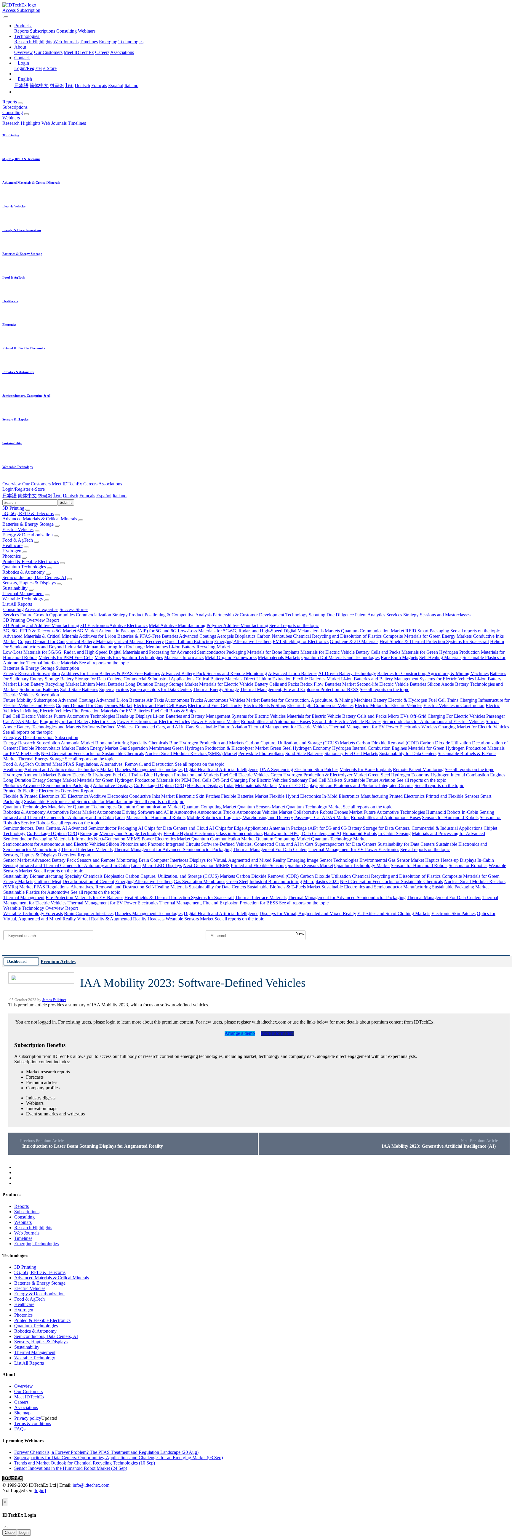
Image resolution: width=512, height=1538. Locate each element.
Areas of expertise (41, 609)
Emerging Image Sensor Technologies (322, 860)
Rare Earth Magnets (399, 657)
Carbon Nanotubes (274, 636)
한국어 (57, 85)
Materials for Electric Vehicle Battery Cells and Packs (350, 652)
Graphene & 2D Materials (354, 641)
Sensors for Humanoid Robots (450, 817)
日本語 (21, 85)
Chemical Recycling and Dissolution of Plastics (337, 636)
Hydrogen (11, 550)
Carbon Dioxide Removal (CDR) (387, 742)
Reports (21, 30)
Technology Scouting (305, 614)
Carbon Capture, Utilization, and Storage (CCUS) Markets (300, 742)
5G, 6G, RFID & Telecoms (28, 513)
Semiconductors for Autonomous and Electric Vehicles (433, 721)
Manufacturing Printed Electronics (393, 796)
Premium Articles (58, 961)
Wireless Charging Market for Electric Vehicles (465, 726)
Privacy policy (27, 1418)
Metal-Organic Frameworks (231, 657)
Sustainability (15, 588)
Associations (122, 52)
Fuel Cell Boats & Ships (173, 710)
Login (23, 1532)
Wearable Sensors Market (189, 918)
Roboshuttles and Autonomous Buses (276, 721)
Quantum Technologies (24, 566)
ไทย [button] (57, 495)
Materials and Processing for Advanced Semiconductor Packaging (184, 652)
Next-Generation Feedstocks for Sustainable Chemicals (92, 753)
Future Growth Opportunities (47, 614)
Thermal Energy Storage (216, 689)
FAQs (19, 1428)
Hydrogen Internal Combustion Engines (369, 748)
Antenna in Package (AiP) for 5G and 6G (138, 630)
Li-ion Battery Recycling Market (199, 646)
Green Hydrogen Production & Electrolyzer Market (220, 748)
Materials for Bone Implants (273, 652)
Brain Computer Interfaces (163, 860)
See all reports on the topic (294, 625)
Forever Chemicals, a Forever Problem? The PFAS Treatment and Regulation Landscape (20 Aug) (106, 1452)
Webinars (86, 30)
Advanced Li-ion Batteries (292, 673)
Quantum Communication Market (372, 630)
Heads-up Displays (134, 716)
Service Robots (35, 822)
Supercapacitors (114, 689)
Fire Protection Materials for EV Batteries (111, 710)
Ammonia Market (77, 742)
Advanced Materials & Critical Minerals (39, 518)
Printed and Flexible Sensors (452, 796)
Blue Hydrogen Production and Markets (206, 742)
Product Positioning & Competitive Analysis (170, 614)
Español (115, 85)
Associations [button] (110, 483)
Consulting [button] (12, 112)
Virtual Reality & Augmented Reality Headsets (120, 918)
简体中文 (39, 85)
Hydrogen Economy (312, 748)
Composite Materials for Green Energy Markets (427, 636)
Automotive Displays (112, 785)
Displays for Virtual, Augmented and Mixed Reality (237, 860)
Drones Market (118, 705)
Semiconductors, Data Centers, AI (34, 577)
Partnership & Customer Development (248, 614)
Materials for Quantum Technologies (129, 657)
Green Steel (281, 748)
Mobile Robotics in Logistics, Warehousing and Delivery (240, 817)
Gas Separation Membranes (145, 748)
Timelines (89, 41)
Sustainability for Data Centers (407, 753)
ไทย (69, 85)
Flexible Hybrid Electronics (295, 796)
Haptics (432, 860)
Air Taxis (155, 700)
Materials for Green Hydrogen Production (440, 652)
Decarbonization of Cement (88, 881)
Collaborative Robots (313, 812)
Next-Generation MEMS (117, 838)
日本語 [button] (9, 495)
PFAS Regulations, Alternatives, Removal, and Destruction (118, 764)
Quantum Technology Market (314, 806)
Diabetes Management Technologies (149, 769)
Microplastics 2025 (321, 881)
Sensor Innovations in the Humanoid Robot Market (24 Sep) (70, 1468)
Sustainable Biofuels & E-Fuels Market (283, 886)
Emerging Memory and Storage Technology (121, 833)
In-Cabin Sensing (478, 812)
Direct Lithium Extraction (189, 641)
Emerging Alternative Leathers (242, 641)
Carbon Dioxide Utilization (445, 742)
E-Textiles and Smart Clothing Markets (393, 913)
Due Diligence (340, 614)
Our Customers (48, 52)
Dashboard (17, 961)
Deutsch (82, 85)
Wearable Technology (22, 598)
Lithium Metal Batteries (102, 684)
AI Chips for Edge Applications (238, 828)
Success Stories (74, 609)
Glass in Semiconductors (239, 833)
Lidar (229, 785)
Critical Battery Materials (89, 641)
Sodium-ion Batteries (39, 689)
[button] (23, 25)
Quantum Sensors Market (261, 806)
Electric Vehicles (17, 529)
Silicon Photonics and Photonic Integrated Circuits (366, 785)
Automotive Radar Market (71, 812)
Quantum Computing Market (209, 806)
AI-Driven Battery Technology (347, 673)
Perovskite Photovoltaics (261, 753)
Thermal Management (23, 593)
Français (99, 85)
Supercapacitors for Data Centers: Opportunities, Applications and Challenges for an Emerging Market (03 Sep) (118, 1457)
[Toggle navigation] (6, 17)
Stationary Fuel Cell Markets (351, 753)
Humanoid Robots (443, 812)
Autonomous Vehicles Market (232, 700)
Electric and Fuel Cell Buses (160, 705)
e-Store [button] (38, 489)
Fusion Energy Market (97, 748)
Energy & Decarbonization (27, 534)
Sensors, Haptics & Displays (29, 582)
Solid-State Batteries (79, 689)
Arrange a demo (240, 1033)
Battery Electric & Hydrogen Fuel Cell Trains (415, 700)
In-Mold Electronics (340, 796)
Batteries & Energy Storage (28, 524)
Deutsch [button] (70, 495)
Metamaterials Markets (318, 630)
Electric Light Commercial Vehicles (320, 705)
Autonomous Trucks (184, 700)
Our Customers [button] (36, 483)
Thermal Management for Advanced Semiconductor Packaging (173, 849)
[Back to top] (3, 1495)
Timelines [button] (77, 123)
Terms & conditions (32, 1423)
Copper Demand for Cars (41, 641)
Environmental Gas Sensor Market (391, 860)
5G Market (66, 630)
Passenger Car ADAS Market (322, 817)
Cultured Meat (48, 764)
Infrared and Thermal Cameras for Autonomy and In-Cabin (58, 817)
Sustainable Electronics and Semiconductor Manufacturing (78, 801)
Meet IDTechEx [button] (67, 483)
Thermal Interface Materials (52, 662)
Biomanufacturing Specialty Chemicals (131, 742)
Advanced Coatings (197, 636)
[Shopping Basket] (3, 15)
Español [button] (103, 495)
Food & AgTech (17, 540)
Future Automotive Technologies (84, 716)
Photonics (11, 556)
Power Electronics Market (215, 721)
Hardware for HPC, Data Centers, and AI (302, 833)
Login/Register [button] (16, 489)
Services (11, 614)
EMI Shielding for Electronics (301, 641)
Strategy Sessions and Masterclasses (437, 614)
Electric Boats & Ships (265, 705)
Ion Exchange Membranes (143, 646)
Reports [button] (9, 101)
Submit (66, 502)
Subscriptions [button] (15, 107)
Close (10, 1532)
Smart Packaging (433, 630)
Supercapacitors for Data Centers (161, 689)
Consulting (66, 30)
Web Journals (66, 41)
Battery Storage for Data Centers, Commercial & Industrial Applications (127, 678)
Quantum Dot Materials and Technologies (340, 657)
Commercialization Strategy (102, 614)
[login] (39, 1490)
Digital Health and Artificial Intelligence (221, 769)
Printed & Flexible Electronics (30, 561)
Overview (23, 52)
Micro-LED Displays (298, 785)
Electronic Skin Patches (316, 769)
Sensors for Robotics (468, 865)
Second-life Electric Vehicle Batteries (391, 684)
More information (277, 1033)
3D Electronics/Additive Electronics (114, 625)
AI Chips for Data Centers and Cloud (173, 828)
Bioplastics (245, 636)
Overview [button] (11, 483)
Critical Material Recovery (139, 641)
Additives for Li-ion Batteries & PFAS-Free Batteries (128, 636)
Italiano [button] (120, 495)
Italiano (131, 85)
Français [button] (87, 495)
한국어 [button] (45, 495)
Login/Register (28, 68)
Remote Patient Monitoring (418, 769)
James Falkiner (54, 1000)
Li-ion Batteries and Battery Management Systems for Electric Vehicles (407, 678)
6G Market (87, 630)
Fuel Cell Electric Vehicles (27, 716)
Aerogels (225, 636)
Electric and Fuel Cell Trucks (215, 705)
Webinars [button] (11, 117)
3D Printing (13, 508)
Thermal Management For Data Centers (270, 849)
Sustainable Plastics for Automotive (36, 892)
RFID (410, 630)
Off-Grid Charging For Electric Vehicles (447, 716)
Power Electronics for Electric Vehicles (153, 721)
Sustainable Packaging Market (460, 886)
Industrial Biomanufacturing (91, 646)
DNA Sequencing (276, 769)
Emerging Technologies (121, 41)
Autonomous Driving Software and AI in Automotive (146, 812)
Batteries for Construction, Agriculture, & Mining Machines (433, 673)
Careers (102, 52)
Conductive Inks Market (152, 796)
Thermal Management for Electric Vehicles (288, 726)
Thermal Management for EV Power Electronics (374, 726)
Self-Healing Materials (440, 657)
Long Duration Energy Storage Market (161, 684)
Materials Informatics (184, 657)
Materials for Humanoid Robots (155, 817)
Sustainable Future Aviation (221, 726)
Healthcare (12, 545)
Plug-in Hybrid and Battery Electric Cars (78, 721)
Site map (22, 1412)
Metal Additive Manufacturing (177, 625)
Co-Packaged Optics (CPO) (160, 785)
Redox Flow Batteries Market (328, 684)
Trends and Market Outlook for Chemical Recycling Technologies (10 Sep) (84, 1462)
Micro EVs (398, 716)
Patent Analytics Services (378, 614)
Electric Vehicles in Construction (453, 705)
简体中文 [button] (27, 495)
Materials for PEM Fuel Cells (66, 657)
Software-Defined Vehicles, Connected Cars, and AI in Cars (138, 726)
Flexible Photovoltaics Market (47, 748)
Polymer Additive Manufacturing (237, 625)
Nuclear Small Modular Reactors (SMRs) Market (191, 753)
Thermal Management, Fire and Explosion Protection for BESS (299, 689)
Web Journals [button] (54, 123)
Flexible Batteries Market (316, 678)
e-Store (50, 68)
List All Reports (17, 604)
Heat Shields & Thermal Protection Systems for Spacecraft (434, 641)
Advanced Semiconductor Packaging (57, 785)
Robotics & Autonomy (23, 572)
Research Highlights (33, 41)
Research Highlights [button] (21, 123)
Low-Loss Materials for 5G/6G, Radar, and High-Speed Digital (237, 630)
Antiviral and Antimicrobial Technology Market (68, 769)
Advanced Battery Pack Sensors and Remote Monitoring (214, 673)
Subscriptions (42, 30)
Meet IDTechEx (79, 52)
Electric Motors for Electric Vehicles (388, 705)
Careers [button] (90, 483)
